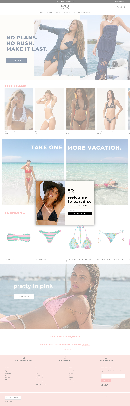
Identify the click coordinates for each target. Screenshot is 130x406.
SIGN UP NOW (79, 214)
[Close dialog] (93, 182)
